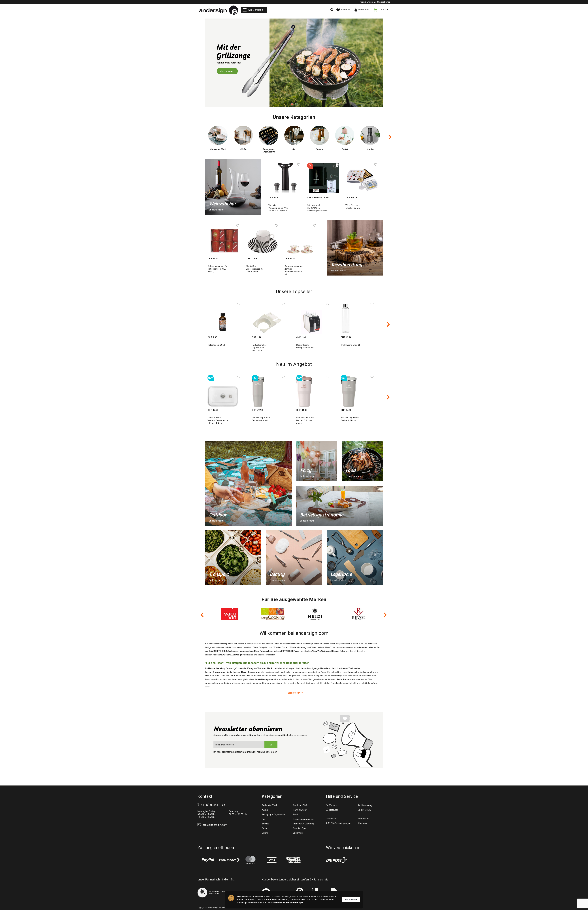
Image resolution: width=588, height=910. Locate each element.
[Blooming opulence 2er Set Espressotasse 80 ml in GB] (300, 238)
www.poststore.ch (216, 893)
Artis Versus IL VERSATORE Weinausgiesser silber (317, 208)
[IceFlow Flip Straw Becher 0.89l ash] (270, 390)
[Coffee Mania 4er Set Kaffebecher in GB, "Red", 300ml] (223, 238)
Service (265, 823)
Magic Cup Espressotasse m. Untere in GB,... (254, 269)
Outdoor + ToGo (300, 805)
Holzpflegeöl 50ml (216, 345)
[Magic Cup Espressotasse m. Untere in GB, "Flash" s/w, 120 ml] (261, 238)
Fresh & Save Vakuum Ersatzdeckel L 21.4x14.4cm (217, 420)
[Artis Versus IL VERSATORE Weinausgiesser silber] (322, 177)
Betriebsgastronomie (303, 819)
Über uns (362, 823)
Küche (265, 810)
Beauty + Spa (299, 828)
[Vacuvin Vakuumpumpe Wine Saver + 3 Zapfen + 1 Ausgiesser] (284, 177)
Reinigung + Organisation (274, 814)
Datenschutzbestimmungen (239, 752)
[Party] (316, 461)
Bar (263, 819)
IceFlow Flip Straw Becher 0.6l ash (349, 419)
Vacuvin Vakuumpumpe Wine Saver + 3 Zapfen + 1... (278, 209)
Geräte (265, 833)
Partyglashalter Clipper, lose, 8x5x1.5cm (259, 348)
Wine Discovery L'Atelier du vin (352, 206)
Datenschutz (332, 818)
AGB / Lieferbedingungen (338, 823)
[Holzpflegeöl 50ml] (226, 317)
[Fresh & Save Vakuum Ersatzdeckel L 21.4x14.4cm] (226, 390)
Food (295, 814)
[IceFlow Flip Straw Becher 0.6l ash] (359, 390)
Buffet (265, 828)
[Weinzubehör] (294, 63)
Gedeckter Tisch (269, 805)
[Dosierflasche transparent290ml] (315, 317)
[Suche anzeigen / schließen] (305, 10)
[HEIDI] (273, 614)
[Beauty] (294, 557)
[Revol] (316, 614)
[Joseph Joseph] (359, 614)
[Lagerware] (355, 557)
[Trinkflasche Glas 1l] (359, 317)
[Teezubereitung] (355, 248)
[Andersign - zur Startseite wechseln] (218, 10)
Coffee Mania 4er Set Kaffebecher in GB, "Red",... (217, 269)
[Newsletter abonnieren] (270, 744)
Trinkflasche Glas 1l (350, 345)
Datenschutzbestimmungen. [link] (289, 902)
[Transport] (233, 557)
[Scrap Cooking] (230, 614)
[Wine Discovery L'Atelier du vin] (361, 177)
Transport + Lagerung (303, 823)
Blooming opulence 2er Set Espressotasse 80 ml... (294, 270)
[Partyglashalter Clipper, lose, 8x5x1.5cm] (270, 317)
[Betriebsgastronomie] (339, 506)
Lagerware (298, 833)
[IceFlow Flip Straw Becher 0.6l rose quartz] (315, 390)
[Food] (362, 461)
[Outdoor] (248, 483)
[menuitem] (254, 10)
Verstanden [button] (351, 899)
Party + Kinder (300, 810)
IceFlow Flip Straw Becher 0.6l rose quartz (305, 420)
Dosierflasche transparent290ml (304, 346)
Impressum (363, 818)
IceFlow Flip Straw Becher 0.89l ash (261, 419)
